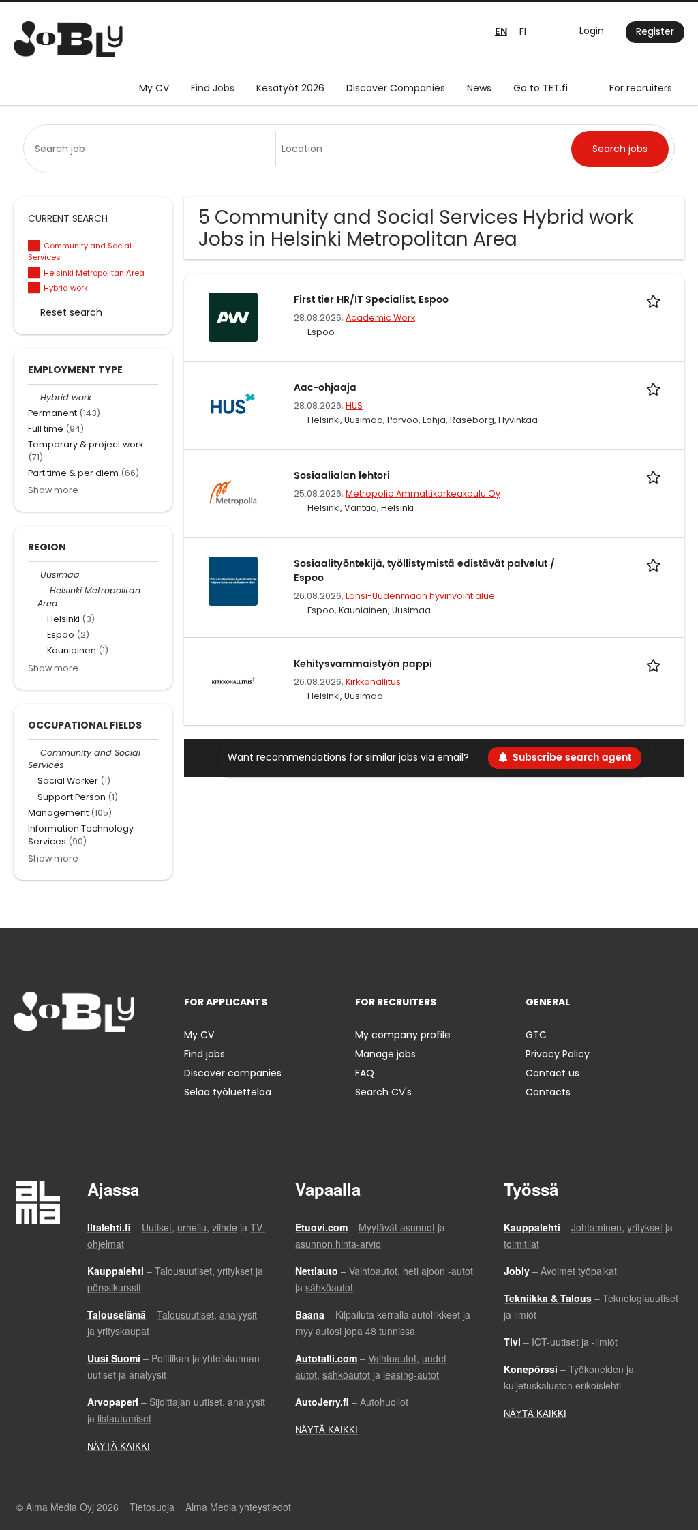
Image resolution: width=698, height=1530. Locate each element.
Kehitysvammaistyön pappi (363, 664)
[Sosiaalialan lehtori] (233, 492)
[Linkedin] (68, 1060)
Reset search (71, 312)
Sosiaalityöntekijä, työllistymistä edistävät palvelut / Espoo (424, 571)
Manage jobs (385, 1054)
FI (522, 31)
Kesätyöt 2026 (290, 88)
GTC (536, 1035)
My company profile (403, 1035)
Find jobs (204, 1054)
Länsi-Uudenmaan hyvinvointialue (420, 596)
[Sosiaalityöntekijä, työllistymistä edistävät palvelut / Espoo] (233, 580)
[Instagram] (46, 1060)
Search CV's (383, 1092)
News (479, 88)
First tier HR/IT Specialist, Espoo (371, 300)
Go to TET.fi (540, 88)
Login (591, 31)
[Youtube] (111, 1060)
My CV (154, 88)
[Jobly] (68, 39)
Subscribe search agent (572, 757)
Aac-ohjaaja (325, 388)
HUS (354, 405)
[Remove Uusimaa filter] (34, 574)
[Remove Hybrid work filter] (34, 397)
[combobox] (152, 149)
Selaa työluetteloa (227, 1092)
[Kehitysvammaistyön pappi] (233, 681)
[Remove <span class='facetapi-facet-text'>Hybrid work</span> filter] (34, 288)
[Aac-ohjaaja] (233, 404)
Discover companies (233, 1073)
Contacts (548, 1092)
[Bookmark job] (655, 300)
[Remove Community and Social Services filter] (34, 753)
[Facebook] (23, 1060)
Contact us (552, 1073)
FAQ (364, 1073)
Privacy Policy (558, 1054)
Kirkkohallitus (373, 682)
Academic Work (380, 317)
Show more (53, 490)
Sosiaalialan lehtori (342, 476)
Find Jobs (212, 88)
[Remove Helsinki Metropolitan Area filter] (43, 590)
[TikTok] (91, 1060)
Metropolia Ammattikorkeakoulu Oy (423, 493)
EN (501, 32)
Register (655, 31)
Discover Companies (395, 88)
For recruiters (640, 88)
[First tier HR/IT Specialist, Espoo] (233, 316)
